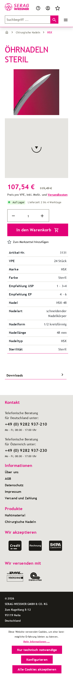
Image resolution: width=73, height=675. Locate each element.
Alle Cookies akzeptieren (37, 669)
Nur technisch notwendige (37, 650)
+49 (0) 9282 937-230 (26, 450)
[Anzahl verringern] (14, 216)
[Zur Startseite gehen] (12, 7)
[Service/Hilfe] (39, 8)
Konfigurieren (36, 659)
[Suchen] (54, 19)
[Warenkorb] (65, 8)
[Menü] (65, 19)
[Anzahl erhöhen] (42, 216)
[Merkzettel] (58, 8)
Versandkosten (58, 194)
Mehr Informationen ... (36, 641)
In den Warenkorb (34, 230)
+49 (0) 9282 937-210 (26, 424)
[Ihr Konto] (48, 8)
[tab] (36, 375)
